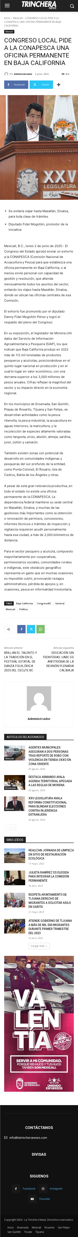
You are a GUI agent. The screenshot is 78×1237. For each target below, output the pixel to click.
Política (23, 609)
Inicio (7, 18)
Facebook (29, 1188)
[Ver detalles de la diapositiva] (39, 1024)
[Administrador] (7, 74)
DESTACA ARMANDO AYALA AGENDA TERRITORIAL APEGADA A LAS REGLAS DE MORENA (50, 781)
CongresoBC (44, 603)
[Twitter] (31, 629)
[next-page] (13, 827)
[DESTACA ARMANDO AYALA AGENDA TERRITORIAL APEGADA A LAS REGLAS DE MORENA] (14, 782)
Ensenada (10, 788)
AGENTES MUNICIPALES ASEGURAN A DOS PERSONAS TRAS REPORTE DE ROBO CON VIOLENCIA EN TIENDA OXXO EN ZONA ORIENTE (49, 755)
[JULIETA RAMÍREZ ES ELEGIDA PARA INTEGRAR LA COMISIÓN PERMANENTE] (14, 878)
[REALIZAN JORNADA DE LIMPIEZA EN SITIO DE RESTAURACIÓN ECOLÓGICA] (14, 855)
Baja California (24, 603)
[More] (58, 84)
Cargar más (38, 946)
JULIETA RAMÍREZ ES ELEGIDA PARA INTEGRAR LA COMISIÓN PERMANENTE (48, 876)
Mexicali (17, 18)
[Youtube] (32, 1199)
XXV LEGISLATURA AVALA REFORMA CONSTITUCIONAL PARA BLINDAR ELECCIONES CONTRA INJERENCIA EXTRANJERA (47, 806)
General (59, 603)
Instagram (56, 1188)
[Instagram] (43, 1189)
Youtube (44, 1198)
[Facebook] (21, 629)
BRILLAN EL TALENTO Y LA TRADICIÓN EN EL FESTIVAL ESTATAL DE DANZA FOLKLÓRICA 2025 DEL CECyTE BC (20, 661)
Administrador (23, 73)
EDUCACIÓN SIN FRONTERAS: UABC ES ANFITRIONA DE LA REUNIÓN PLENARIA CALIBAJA (58, 661)
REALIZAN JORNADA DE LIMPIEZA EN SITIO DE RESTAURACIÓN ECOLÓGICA (51, 854)
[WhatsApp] (40, 629)
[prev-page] (6, 827)
